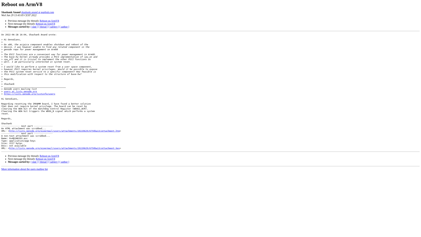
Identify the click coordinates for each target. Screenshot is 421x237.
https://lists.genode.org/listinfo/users (29, 94)
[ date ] (34, 26)
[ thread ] (43, 26)
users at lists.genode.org (20, 91)
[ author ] (64, 26)
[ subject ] (54, 26)
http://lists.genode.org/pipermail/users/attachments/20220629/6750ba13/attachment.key (64, 148)
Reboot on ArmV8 (49, 20)
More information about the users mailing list (24, 169)
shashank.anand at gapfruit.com (37, 12)
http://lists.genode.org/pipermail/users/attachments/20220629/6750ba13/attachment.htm (64, 131)
